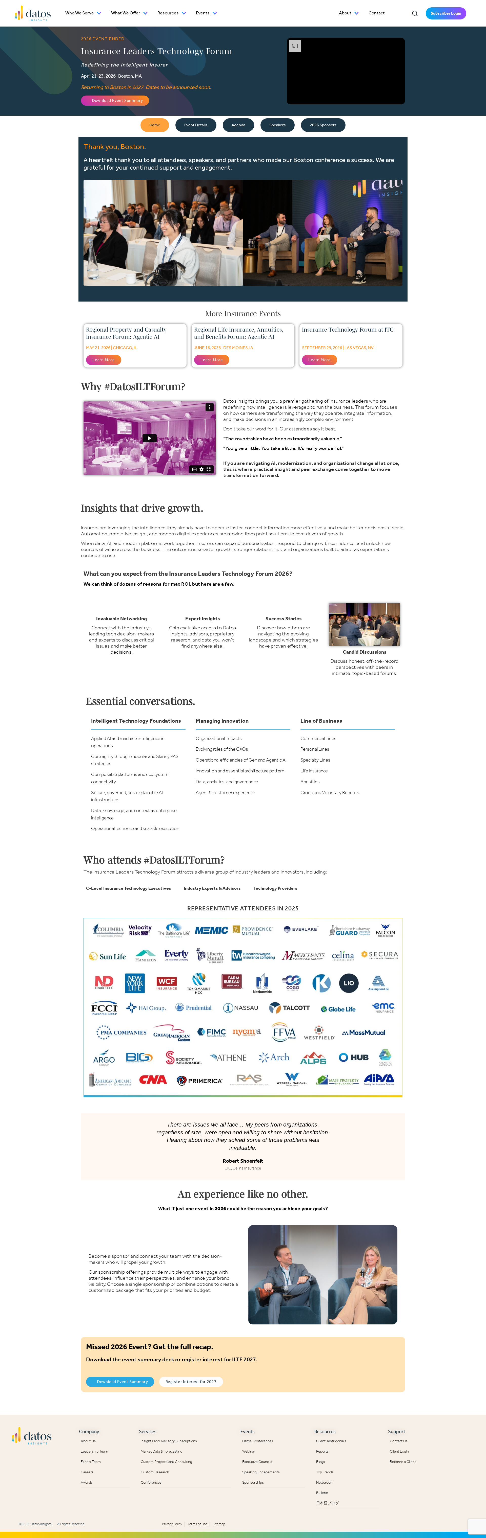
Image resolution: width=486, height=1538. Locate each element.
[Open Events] (215, 13)
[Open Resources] (184, 13)
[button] (414, 13)
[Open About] (356, 13)
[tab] (154, 125)
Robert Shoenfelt (243, 1161)
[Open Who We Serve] (99, 13)
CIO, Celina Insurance (243, 1168)
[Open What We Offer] (145, 13)
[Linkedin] (457, 1434)
